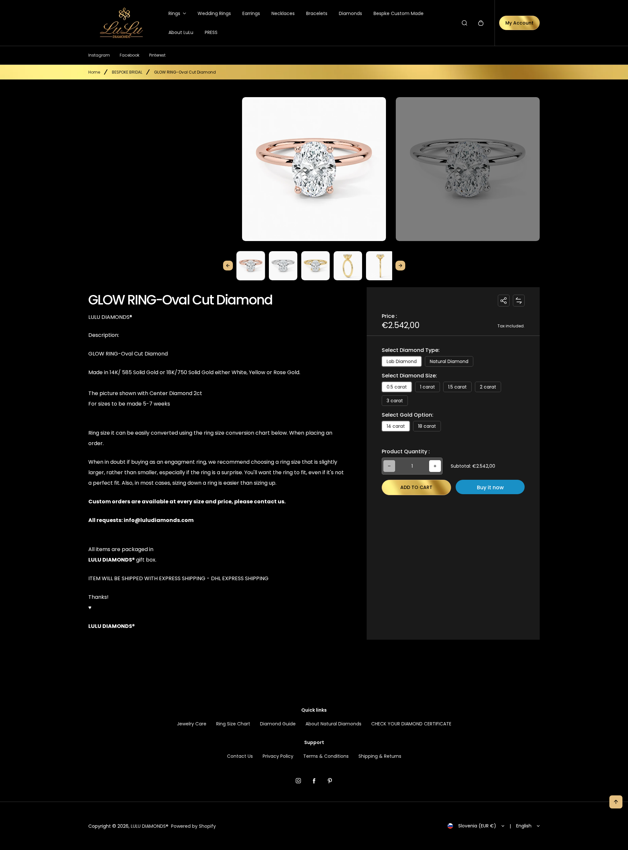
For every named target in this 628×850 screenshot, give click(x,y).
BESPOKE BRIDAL (127, 72)
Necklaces (283, 13)
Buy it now (490, 487)
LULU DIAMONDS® (149, 826)
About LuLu (180, 32)
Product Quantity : (406, 451)
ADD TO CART (416, 487)
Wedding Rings (214, 13)
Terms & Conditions (326, 756)
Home (94, 72)
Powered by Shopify (193, 826)
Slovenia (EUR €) (477, 826)
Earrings (251, 13)
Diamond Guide (278, 723)
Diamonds (350, 13)
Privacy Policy (278, 756)
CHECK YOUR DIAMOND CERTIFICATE (411, 723)
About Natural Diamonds (333, 723)
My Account (519, 23)
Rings (174, 13)
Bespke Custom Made (399, 13)
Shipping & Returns (379, 756)
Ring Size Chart (233, 723)
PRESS (211, 32)
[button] (250, 265)
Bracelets (316, 13)
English (524, 826)
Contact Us (240, 756)
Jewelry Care (191, 723)
